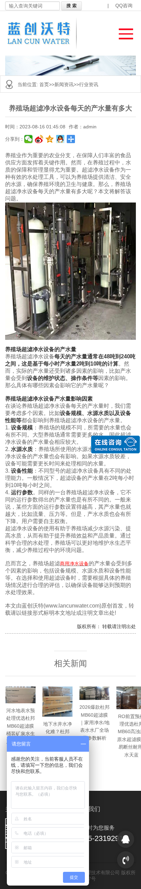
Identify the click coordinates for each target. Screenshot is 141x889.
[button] (122, 32)
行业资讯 (88, 84)
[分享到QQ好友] (60, 139)
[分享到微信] (28, 139)
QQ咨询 (123, 5)
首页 (44, 84)
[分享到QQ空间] (50, 139)
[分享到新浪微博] (39, 139)
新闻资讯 (64, 84)
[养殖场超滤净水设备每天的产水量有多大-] (43, 33)
